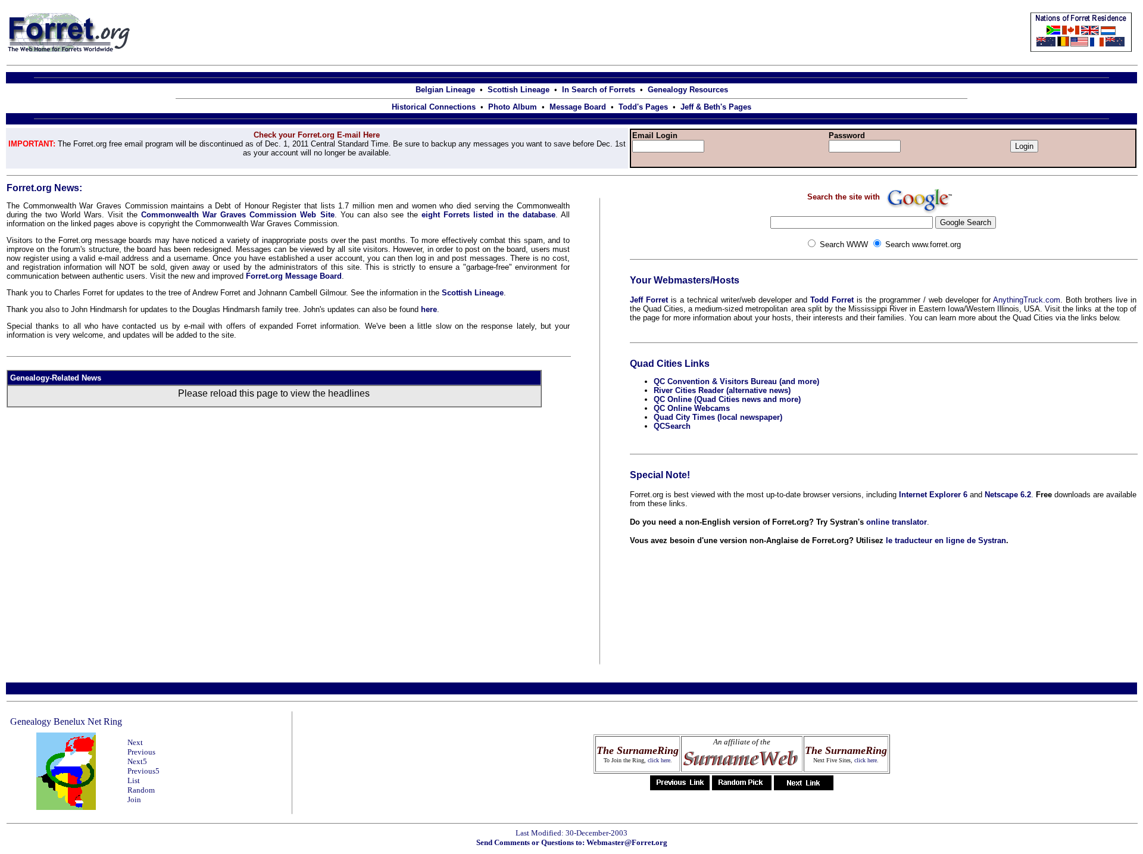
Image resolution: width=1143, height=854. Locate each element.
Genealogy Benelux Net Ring (66, 721)
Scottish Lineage (518, 89)
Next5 (137, 761)
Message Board (577, 106)
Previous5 (143, 770)
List (133, 780)
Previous (141, 751)
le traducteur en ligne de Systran (946, 540)
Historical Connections (434, 106)
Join (134, 799)
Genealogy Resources (688, 89)
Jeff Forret (649, 299)
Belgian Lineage (445, 89)
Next (135, 742)
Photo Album (512, 106)
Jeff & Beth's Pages (715, 106)
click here (659, 760)
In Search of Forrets (598, 89)
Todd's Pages (643, 106)
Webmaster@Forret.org (626, 842)
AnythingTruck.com (1026, 299)
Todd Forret (832, 299)
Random (141, 790)
